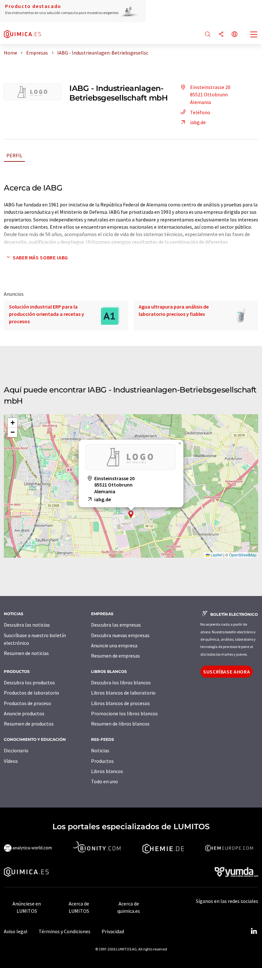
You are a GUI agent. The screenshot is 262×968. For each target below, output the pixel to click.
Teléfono (200, 112)
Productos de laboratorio (31, 692)
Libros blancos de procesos (120, 703)
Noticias (100, 750)
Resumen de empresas (115, 655)
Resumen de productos (29, 723)
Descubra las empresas (116, 625)
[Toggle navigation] (254, 35)
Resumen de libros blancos (120, 723)
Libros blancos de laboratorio (123, 692)
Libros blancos (107, 771)
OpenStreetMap (243, 554)
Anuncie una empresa (114, 645)
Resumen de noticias (26, 653)
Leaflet (216, 554)
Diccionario (16, 750)
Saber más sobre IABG (40, 257)
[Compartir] (221, 34)
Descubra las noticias (27, 625)
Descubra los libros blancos (121, 682)
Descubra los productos (29, 682)
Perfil (14, 155)
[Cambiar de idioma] (234, 34)
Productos (102, 761)
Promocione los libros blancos (124, 713)
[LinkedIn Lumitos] (253, 931)
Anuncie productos (24, 713)
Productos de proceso (27, 703)
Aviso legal (15, 931)
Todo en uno (104, 781)
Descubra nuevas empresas (120, 635)
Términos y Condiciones (64, 931)
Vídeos (11, 761)
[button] (131, 514)
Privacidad (113, 931)
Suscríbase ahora (226, 671)
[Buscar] (207, 34)
